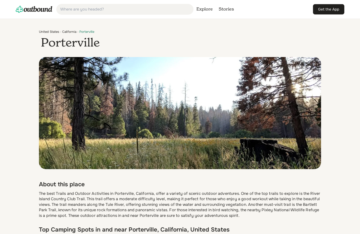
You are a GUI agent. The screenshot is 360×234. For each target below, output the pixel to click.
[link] (34, 9)
